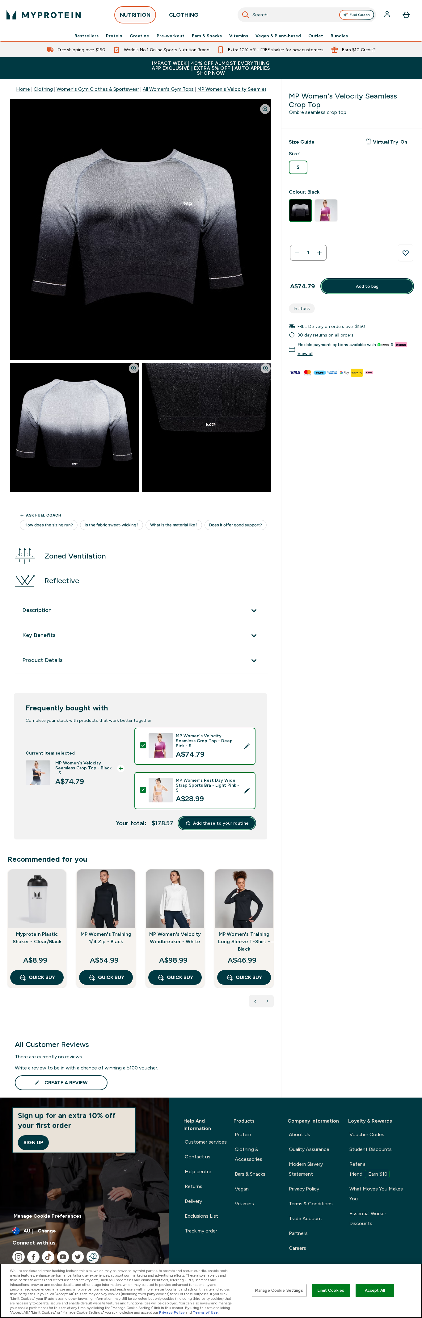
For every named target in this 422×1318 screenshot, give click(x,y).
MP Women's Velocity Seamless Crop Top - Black (253, 89)
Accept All (375, 1290)
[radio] (298, 167)
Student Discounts (370, 1149)
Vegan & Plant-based (278, 36)
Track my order (201, 1230)
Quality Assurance (309, 1149)
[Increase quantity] (319, 252)
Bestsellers (86, 36)
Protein (114, 36)
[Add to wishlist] (405, 253)
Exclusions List (201, 1216)
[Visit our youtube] (63, 1257)
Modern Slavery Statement (306, 1169)
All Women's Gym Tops (168, 89)
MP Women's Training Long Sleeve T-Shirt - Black (244, 941)
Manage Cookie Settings (279, 1290)
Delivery (193, 1201)
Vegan (242, 1188)
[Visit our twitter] (78, 1257)
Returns (193, 1186)
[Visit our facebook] (33, 1257)
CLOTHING (183, 15)
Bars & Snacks (207, 36)
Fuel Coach (360, 15)
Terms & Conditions (311, 1203)
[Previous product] (255, 1001)
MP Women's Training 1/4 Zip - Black (106, 937)
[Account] (387, 14)
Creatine (139, 36)
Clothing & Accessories (248, 1154)
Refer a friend (368, 1169)
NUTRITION (135, 15)
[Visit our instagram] (18, 1257)
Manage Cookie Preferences (48, 1216)
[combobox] (307, 14)
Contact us (197, 1156)
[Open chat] (93, 1257)
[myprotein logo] (43, 15)
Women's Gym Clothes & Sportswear (98, 89)
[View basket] (406, 15)
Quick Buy (42, 977)
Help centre (198, 1171)
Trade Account (305, 1218)
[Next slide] (272, 942)
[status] (308, 252)
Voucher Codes (366, 1134)
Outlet (315, 36)
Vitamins (238, 36)
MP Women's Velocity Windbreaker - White (175, 937)
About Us (299, 1134)
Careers (297, 1248)
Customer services (206, 1141)
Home (23, 89)
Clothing (43, 89)
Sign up (33, 1142)
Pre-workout (170, 36)
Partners (298, 1233)
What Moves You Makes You (376, 1193)
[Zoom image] (265, 109)
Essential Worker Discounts (367, 1218)
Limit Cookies (331, 1290)
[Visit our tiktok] (48, 1257)
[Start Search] (245, 14)
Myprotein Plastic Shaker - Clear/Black (37, 937)
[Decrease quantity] (297, 252)
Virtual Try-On (390, 141)
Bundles (339, 36)
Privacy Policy (304, 1188)
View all (305, 353)
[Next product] (267, 1001)
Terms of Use (205, 1312)
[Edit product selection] (247, 746)
